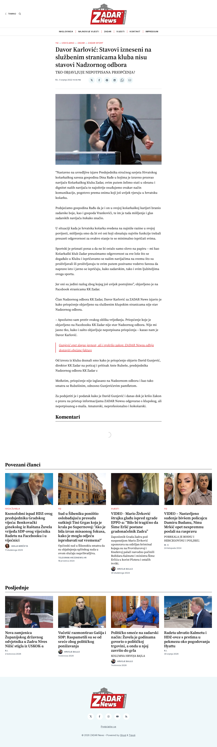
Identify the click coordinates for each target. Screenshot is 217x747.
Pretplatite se (108, 726)
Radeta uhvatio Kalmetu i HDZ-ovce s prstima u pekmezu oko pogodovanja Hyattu (187, 639)
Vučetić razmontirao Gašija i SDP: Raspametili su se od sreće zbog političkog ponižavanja (82, 639)
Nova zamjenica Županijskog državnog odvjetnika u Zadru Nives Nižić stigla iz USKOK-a (26, 639)
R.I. (57, 80)
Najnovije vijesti (88, 31)
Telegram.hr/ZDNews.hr (72, 557)
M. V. (166, 545)
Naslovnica (66, 31)
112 (57, 43)
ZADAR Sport (95, 43)
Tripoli (132, 735)
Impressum (152, 31)
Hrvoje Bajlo (125, 569)
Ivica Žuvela (12, 509)
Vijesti (120, 31)
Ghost (123, 735)
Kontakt (135, 31)
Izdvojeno (68, 43)
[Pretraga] (20, 14)
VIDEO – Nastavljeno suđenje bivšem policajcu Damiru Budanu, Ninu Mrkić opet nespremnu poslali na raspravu (185, 522)
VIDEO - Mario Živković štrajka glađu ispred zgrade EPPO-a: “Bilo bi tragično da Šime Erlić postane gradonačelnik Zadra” (134, 522)
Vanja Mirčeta (19, 546)
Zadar (108, 31)
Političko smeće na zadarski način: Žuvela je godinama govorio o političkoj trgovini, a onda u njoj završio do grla (134, 641)
